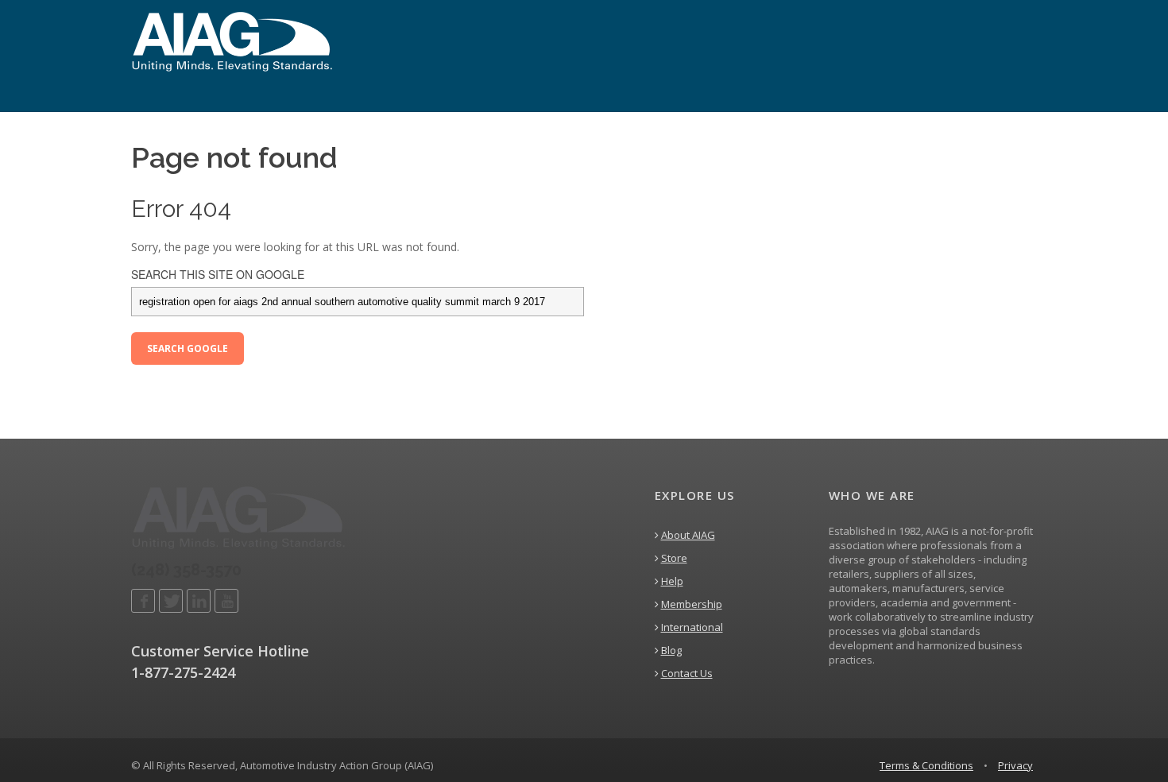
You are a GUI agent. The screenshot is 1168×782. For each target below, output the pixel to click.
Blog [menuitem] (671, 650)
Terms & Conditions (926, 765)
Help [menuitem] (672, 581)
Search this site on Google (217, 274)
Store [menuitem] (674, 558)
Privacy (1015, 765)
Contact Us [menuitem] (687, 673)
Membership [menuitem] (691, 604)
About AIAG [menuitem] (688, 535)
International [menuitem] (692, 627)
